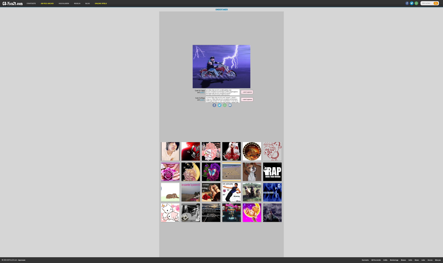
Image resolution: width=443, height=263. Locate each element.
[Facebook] (407, 4)
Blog (87, 3)
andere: (202, 92)
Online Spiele (101, 3)
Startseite (31, 3)
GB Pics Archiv (47, 3)
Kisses (417, 260)
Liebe (423, 260)
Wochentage (394, 260)
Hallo (410, 260)
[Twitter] (412, 4)
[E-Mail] (230, 106)
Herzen (430, 260)
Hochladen (64, 3)
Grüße (385, 260)
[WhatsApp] (416, 4)
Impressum (21, 260)
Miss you (438, 260)
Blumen (403, 260)
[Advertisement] (221, 28)
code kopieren (247, 92)
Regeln (77, 3)
